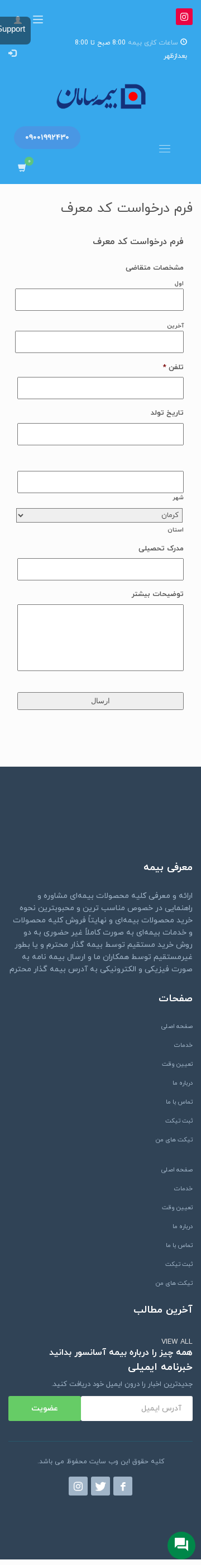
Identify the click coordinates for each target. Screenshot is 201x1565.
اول (179, 284)
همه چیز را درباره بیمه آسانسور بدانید (121, 1353)
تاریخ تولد (167, 413)
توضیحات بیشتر (158, 594)
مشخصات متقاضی (155, 268)
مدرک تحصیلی (161, 549)
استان (176, 530)
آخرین (175, 326)
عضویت (44, 1408)
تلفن (173, 367)
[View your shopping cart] (19, 168)
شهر (178, 498)
